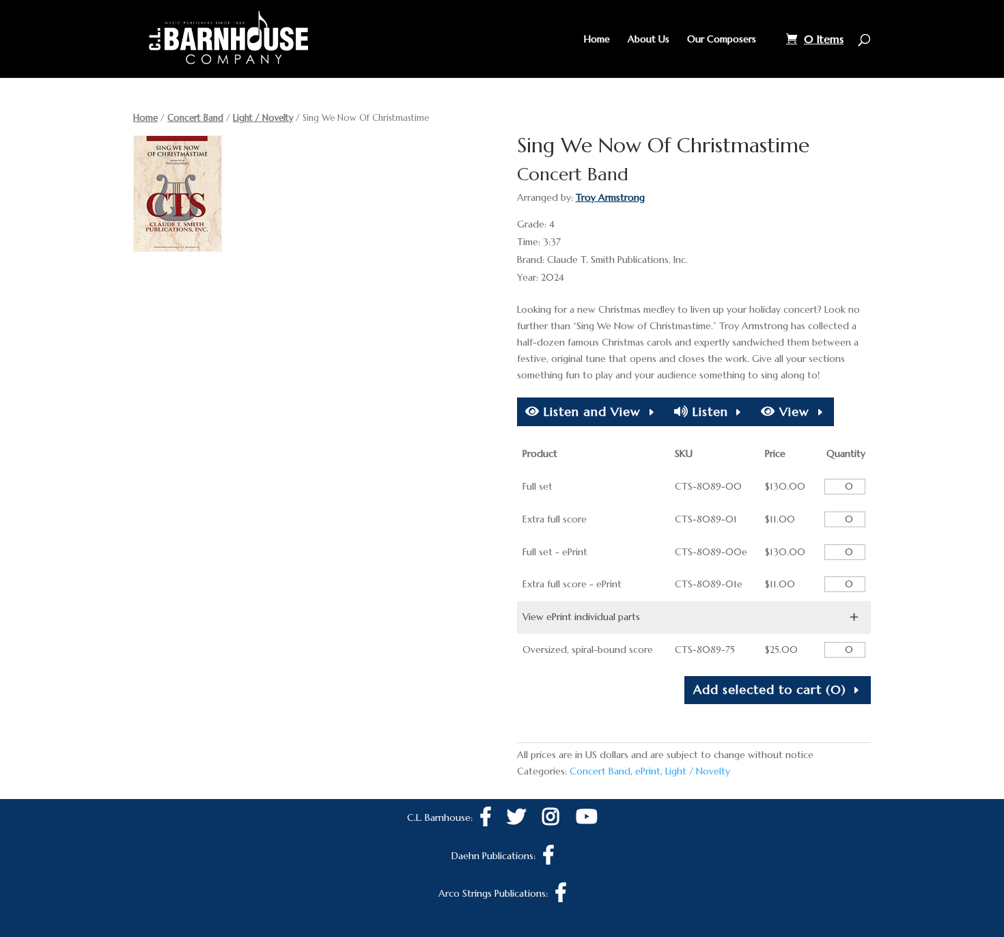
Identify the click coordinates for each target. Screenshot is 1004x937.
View (792, 411)
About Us (648, 39)
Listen (708, 411)
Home (597, 39)
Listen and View (590, 411)
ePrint (647, 771)
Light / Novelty (263, 118)
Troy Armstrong (610, 197)
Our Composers (721, 39)
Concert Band (195, 118)
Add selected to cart (769, 689)
